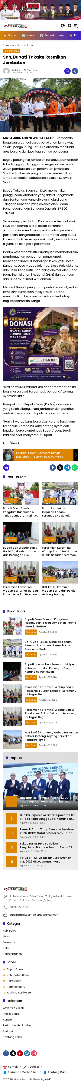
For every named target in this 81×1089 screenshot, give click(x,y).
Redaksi (16, 70)
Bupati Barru (15, 969)
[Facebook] (53, 467)
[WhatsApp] (75, 467)
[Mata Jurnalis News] (22, 25)
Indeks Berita (11, 1014)
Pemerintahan (11, 50)
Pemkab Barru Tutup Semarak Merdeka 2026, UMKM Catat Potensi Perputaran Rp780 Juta (47, 831)
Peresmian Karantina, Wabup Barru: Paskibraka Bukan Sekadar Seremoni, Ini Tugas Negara (59, 551)
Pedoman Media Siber (17, 1025)
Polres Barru (14, 981)
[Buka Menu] (69, 25)
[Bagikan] (75, 71)
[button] (63, 25)
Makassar (9, 942)
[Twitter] (60, 467)
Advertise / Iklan (13, 1008)
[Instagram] (34, 1053)
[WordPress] (27, 1053)
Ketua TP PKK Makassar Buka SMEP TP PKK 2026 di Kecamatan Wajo (45, 859)
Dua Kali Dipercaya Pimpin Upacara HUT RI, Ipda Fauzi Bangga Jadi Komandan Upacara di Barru (47, 817)
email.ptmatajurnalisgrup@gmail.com (34, 915)
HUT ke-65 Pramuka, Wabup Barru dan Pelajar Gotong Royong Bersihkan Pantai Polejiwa (59, 590)
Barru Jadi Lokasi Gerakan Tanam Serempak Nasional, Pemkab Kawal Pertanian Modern (59, 512)
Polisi (6, 948)
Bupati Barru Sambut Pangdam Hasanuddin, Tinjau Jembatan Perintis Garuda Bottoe (20, 512)
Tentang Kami (12, 1037)
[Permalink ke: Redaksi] (7, 71)
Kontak (7, 1019)
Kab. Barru (11, 500)
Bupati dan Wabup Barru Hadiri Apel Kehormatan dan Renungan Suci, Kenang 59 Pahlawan (20, 551)
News (6, 936)
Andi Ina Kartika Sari (19, 992)
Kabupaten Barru (18, 975)
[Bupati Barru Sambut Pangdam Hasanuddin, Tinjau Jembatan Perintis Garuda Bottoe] (21, 493)
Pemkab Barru (16, 987)
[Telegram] (67, 467)
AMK (48, 1079)
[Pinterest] (20, 1053)
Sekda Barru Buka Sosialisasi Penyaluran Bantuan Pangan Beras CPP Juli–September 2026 (47, 845)
